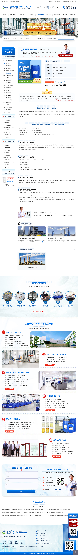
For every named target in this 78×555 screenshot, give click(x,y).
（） (45, 553)
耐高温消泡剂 (8, 145)
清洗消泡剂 (52, 38)
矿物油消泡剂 (8, 125)
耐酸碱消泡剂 (8, 147)
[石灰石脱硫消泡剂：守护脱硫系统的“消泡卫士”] (62, 235)
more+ (74, 224)
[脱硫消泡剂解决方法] (32, 264)
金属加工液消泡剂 (10, 70)
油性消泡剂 (7, 155)
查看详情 (39, 241)
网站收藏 (52, 1)
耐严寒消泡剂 (8, 160)
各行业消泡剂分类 (20, 38)
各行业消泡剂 (66, 1)
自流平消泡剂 (8, 157)
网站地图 (58, 1)
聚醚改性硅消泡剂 (9, 127)
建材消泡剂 (8, 95)
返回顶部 (75, 553)
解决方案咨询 (9, 388)
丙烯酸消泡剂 (8, 134)
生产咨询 (50, 364)
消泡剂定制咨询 (9, 431)
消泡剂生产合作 (10, 181)
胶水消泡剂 (8, 68)
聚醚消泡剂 (7, 122)
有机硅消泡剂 (8, 120)
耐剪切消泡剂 (8, 150)
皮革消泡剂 (8, 109)
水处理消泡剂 (46, 38)
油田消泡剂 (8, 80)
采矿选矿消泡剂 (9, 85)
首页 (9, 38)
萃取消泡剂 (8, 92)
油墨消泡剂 (8, 102)
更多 (69, 509)
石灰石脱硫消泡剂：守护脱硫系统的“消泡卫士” (57, 238)
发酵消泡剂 (8, 87)
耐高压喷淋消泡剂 (9, 162)
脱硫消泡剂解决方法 (32, 267)
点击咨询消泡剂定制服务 (39, 311)
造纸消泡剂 (8, 77)
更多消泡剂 (8, 112)
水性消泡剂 (7, 152)
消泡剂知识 (74, 1)
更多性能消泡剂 (9, 164)
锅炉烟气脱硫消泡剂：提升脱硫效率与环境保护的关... (27, 238)
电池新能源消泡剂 (10, 90)
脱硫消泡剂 (27, 38)
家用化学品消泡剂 (10, 100)
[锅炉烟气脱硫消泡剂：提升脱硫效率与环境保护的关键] (32, 235)
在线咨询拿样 (56, 456)
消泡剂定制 (10, 178)
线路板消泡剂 (9, 107)
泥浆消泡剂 (8, 97)
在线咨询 (60, 82)
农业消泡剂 (8, 82)
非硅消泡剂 (7, 132)
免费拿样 (49, 82)
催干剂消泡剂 (8, 167)
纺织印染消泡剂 (9, 75)
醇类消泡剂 (7, 130)
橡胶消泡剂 (8, 104)
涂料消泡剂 (8, 65)
